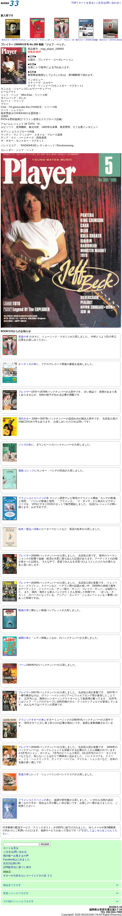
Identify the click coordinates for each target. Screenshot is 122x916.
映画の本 (23, 610)
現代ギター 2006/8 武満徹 (86, 40)
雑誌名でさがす (12, 885)
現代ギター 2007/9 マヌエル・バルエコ (18, 40)
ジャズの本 (24, 444)
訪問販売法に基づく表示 (17, 867)
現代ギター (24, 418)
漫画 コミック (26, 470)
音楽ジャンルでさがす (16, 893)
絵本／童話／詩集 (28, 529)
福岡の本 (23, 638)
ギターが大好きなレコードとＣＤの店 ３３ (27, 875)
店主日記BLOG (11, 863)
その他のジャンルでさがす (18, 901)
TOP (74, 2)
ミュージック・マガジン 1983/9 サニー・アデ (45, 40)
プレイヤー (24, 391)
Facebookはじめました (16, 859)
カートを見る (86, 2)
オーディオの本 (27, 364)
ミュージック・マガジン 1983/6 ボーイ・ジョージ (72, 40)
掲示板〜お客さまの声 (16, 855)
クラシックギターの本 (31, 719)
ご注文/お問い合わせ (107, 2)
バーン (22, 665)
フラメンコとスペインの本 (33, 498)
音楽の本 (23, 336)
